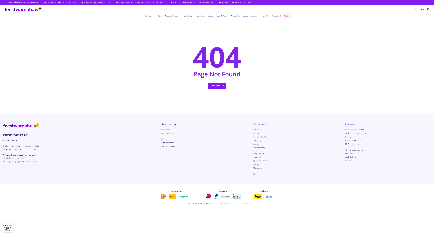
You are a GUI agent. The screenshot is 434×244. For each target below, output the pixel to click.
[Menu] (11, 224)
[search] (416, 9)
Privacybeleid (350, 153)
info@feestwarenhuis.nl (15, 134)
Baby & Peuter (258, 153)
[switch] (7, 229)
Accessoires (257, 144)
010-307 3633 (10, 140)
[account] (422, 9)
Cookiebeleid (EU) (351, 157)
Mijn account (166, 139)
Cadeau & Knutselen (261, 137)
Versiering (257, 140)
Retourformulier (167, 143)
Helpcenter (165, 129)
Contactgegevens (167, 133)
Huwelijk (256, 164)
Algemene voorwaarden (354, 150)
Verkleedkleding (259, 148)
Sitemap (348, 137)
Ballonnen (257, 129)
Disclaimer (349, 161)
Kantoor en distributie (353, 140)
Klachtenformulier (168, 146)
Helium (256, 133)
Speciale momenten (260, 161)
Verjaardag (257, 157)
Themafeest (257, 168)
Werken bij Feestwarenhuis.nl (356, 133)
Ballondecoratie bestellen (354, 129)
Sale (254, 174)
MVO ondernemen (352, 144)
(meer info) (31, 155)
